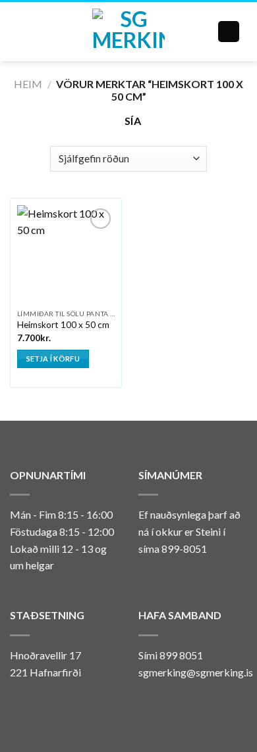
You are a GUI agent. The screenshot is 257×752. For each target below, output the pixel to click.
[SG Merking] (128, 32)
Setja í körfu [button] (53, 358)
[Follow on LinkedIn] (178, 704)
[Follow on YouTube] (194, 704)
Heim (28, 84)
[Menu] (24, 31)
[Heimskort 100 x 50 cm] (66, 253)
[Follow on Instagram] (162, 704)
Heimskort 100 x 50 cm (63, 324)
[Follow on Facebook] (146, 704)
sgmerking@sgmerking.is (195, 672)
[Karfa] (228, 32)
